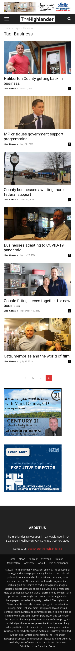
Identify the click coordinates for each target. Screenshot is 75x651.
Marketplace (14, 563)
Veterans (46, 559)
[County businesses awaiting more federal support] (37, 168)
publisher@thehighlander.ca (45, 548)
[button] (6, 19)
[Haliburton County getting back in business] (37, 57)
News (22, 559)
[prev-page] (25, 378)
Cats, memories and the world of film (37, 356)
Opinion (58, 559)
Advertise (29, 563)
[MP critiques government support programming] (37, 112)
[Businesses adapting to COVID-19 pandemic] (37, 223)
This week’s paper (58, 563)
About (41, 563)
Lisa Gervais (11, 88)
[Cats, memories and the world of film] (37, 335)
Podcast (33, 559)
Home (7, 28)
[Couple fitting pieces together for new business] (37, 279)
